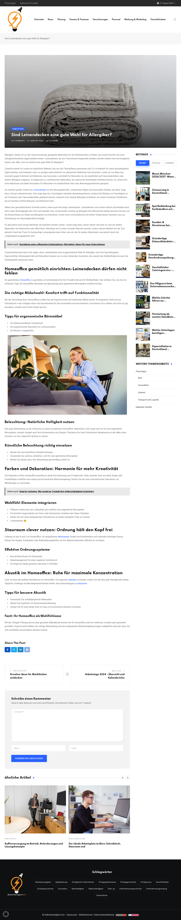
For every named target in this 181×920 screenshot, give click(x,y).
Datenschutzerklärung (104, 915)
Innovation (62, 889)
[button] (122, 777)
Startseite (39, 20)
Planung (61, 20)
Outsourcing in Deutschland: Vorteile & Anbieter (163, 193)
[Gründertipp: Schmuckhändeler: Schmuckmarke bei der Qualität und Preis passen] (143, 242)
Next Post (117, 671)
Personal (116, 20)
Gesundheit (143, 385)
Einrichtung (10, 839)
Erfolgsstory (146, 882)
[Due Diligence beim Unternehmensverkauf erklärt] (142, 286)
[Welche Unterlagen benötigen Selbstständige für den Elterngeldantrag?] (143, 334)
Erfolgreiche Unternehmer (83, 882)
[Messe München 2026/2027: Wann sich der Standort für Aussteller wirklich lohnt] (143, 178)
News (50, 20)
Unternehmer (102, 895)
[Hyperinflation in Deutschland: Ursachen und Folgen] (143, 350)
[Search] (175, 19)
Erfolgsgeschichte (128, 882)
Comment (169, 163)
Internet (141, 392)
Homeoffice (25, 280)
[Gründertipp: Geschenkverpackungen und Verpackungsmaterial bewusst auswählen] (141, 257)
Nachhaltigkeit (78, 889)
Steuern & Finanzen (79, 20)
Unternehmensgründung (156, 889)
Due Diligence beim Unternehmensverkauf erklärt (163, 286)
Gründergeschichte (45, 889)
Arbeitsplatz (63, 536)
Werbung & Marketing (135, 20)
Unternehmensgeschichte (130, 889)
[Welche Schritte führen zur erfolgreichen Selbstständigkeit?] (143, 302)
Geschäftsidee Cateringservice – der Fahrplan (162, 270)
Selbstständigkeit (95, 889)
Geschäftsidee (162, 882)
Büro (71, 839)
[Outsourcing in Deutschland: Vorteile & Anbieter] (143, 194)
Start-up (111, 889)
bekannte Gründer (29, 3)
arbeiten (72, 579)
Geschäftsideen (158, 20)
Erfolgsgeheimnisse (107, 882)
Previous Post (20, 671)
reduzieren (82, 583)
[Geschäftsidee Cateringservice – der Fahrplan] (143, 271)
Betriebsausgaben (43, 882)
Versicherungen (100, 20)
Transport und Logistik (148, 400)
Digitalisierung (61, 882)
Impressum (72, 915)
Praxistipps (10, 3)
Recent (142, 163)
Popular (156, 163)
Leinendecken (39, 190)
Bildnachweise (85, 915)
